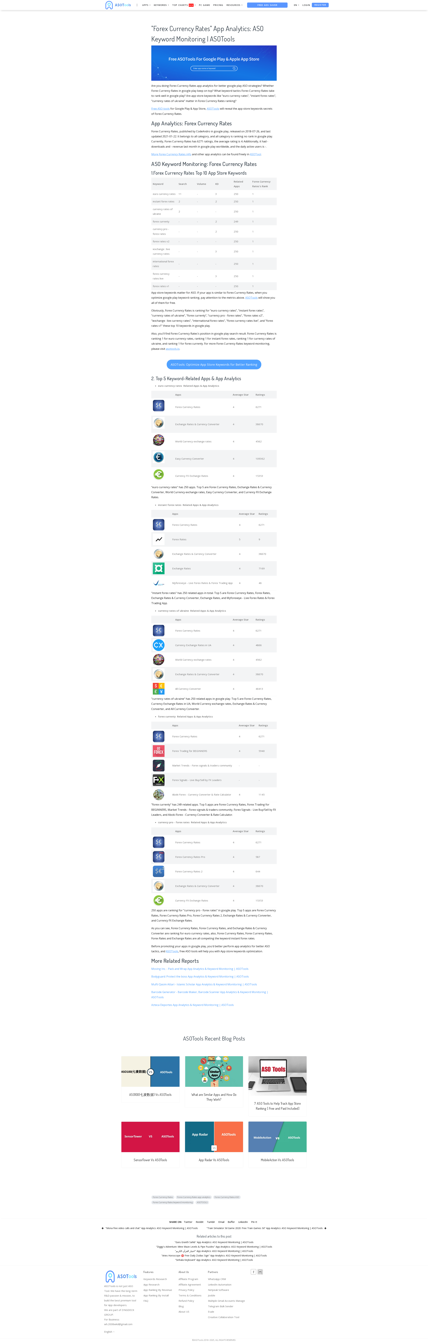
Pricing (218, 5)
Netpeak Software (218, 1290)
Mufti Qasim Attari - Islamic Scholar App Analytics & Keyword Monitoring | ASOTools (204, 984)
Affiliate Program (188, 1279)
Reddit (199, 1222)
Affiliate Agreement (190, 1284)
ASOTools (213, 108)
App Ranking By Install (156, 1295)
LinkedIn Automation (219, 1284)
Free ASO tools (160, 108)
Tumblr (211, 1222)
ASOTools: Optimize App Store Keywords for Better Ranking (214, 364)
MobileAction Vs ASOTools (277, 1160)
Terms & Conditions (190, 1295)
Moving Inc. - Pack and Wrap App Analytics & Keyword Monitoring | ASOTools (199, 969)
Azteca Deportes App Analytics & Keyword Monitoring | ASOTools (192, 1005)
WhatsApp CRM (217, 1279)
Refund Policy (186, 1300)
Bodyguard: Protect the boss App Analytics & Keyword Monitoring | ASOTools (200, 976)
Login (306, 5)
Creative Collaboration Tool (223, 1317)
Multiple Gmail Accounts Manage (226, 1300)
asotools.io (173, 349)
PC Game (204, 5)
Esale (211, 1311)
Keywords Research (155, 1279)
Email (221, 1222)
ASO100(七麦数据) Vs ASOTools (150, 1094)
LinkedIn (243, 1222)
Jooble (211, 1295)
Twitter (188, 1222)
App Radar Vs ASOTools (214, 1160)
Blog (181, 1306)
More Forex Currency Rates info (171, 154)
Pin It (254, 1222)
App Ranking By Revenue (157, 1290)
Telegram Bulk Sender (220, 1306)
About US (184, 1311)
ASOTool (255, 154)
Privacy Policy (186, 1290)
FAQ (145, 1300)
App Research (151, 1284)
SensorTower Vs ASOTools (150, 1160)
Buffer (231, 1222)
